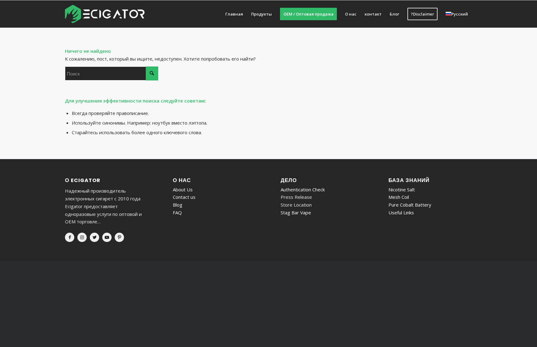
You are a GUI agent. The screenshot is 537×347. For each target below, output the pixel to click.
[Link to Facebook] (69, 237)
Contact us (184, 197)
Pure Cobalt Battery (409, 205)
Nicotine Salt (401, 189)
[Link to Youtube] (107, 237)
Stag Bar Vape (296, 212)
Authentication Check (303, 189)
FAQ (177, 212)
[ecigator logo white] (105, 14)
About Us (183, 189)
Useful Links (401, 212)
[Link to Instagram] (82, 237)
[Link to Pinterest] (119, 237)
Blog (177, 205)
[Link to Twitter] (94, 237)
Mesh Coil (398, 197)
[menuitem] (234, 14)
